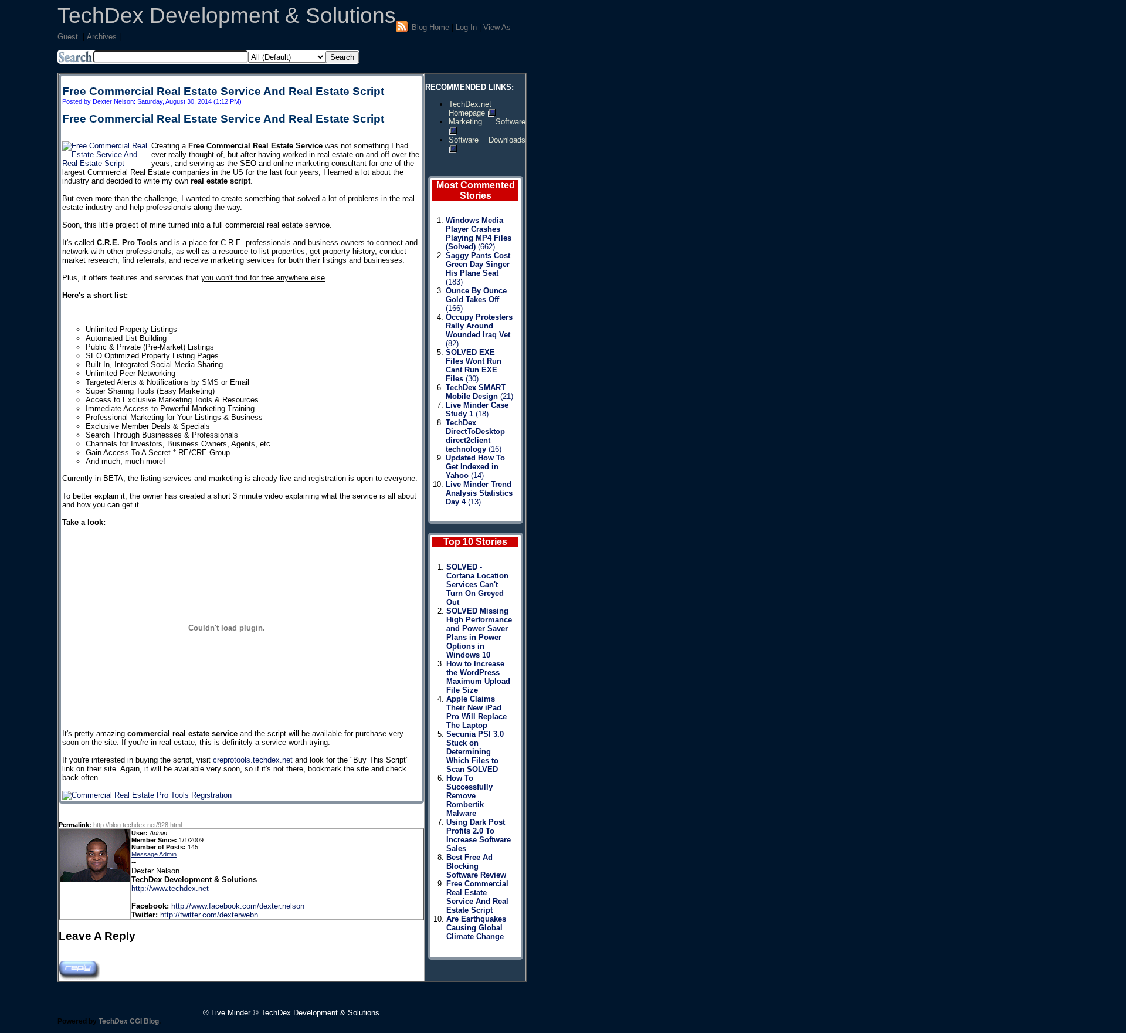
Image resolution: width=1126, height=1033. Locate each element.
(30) (473, 365)
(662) (478, 233)
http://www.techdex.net (170, 888)
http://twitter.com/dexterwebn (209, 914)
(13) (479, 493)
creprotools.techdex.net (253, 760)
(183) (478, 268)
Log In (466, 27)
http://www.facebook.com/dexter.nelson (237, 906)
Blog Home (430, 27)
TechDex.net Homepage (470, 108)
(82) (479, 330)
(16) (475, 435)
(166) (476, 299)
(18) (477, 409)
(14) (475, 466)
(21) (479, 392)
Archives (102, 36)
